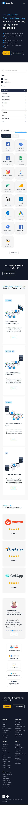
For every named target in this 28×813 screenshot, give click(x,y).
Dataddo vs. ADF (6, 784)
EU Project (4, 735)
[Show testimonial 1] (6, 628)
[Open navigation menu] (24, 3)
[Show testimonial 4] (12, 628)
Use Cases (18, 717)
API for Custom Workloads (18, 732)
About (3, 719)
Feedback (4, 757)
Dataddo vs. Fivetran (7, 772)
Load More (14, 252)
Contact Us (5, 732)
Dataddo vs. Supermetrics (5, 775)
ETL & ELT (17, 721)
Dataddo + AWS (6, 765)
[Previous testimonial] (12, 632)
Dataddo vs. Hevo (6, 778)
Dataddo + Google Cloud (6, 760)
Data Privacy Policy (19, 745)
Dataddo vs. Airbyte (7, 782)
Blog (3, 724)
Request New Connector (21, 132)
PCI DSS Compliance (20, 751)
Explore (14, 337)
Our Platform (5, 741)
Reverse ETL (18, 726)
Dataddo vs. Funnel (6, 780)
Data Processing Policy (19, 748)
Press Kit (4, 730)
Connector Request (7, 755)
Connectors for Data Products (20, 729)
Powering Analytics (19, 719)
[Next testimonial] (16, 632)
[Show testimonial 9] (21, 628)
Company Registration (18, 756)
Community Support (7, 726)
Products (4, 744)
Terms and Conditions (17, 742)
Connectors (5, 746)
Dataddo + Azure (6, 763)
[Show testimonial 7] (17, 628)
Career (4, 721)
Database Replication (20, 724)
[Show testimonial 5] (14, 628)
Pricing (4, 748)
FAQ (3, 752)
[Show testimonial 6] (15, 628)
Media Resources (6, 728)
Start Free (6, 53)
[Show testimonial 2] (8, 628)
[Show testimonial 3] (10, 628)
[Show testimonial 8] (19, 628)
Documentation (6, 750)
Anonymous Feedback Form (18, 760)
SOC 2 (16, 753)
